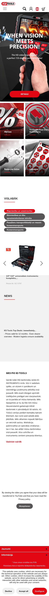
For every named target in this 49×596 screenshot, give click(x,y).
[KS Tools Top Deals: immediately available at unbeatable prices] (24, 318)
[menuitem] (6, 9)
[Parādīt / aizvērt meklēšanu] (22, 9)
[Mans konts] (31, 9)
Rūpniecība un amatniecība (19, 211)
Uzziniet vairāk (14, 441)
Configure (39, 591)
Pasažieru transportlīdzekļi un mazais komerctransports (24, 224)
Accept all (23, 591)
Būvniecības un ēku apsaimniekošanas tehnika (19, 216)
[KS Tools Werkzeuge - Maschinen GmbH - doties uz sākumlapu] (8, 3)
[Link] (12, 121)
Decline (8, 591)
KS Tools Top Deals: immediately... (20, 330)
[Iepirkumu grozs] (44, 9)
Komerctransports (15, 230)
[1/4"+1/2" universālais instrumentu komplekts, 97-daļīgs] (23, 258)
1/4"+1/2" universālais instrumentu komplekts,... (22, 277)
